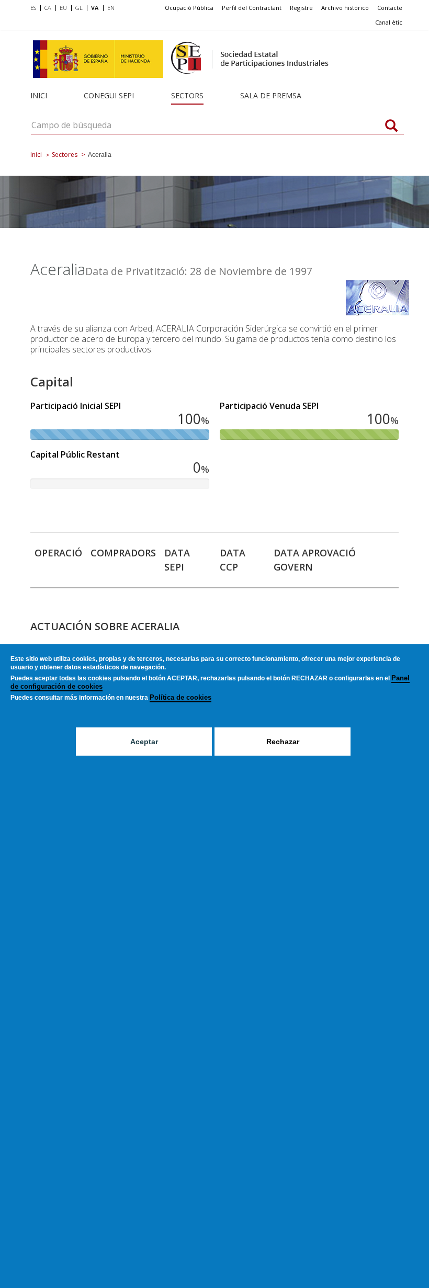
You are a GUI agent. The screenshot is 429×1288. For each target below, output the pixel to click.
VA (94, 8)
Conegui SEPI (109, 95)
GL (79, 8)
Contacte (389, 8)
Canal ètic (388, 22)
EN (111, 8)
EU (63, 8)
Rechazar (282, 741)
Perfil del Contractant (251, 8)
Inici (38, 95)
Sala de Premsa (270, 95)
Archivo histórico (345, 8)
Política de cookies (180, 697)
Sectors (187, 95)
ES (33, 8)
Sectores (64, 154)
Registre (301, 8)
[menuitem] (35, 8)
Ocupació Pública (189, 8)
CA (47, 8)
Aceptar (144, 741)
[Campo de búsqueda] (391, 126)
